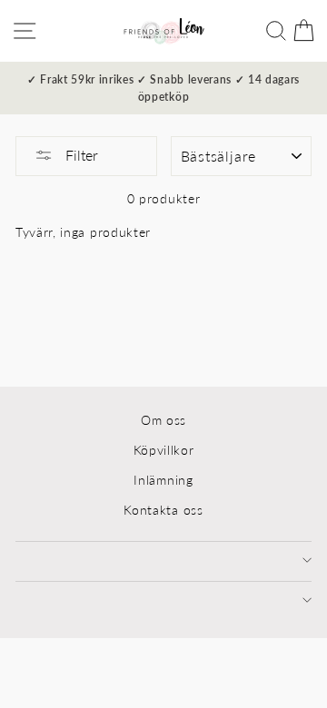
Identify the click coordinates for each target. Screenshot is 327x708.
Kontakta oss (163, 510)
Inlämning (163, 480)
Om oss (163, 420)
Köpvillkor (164, 450)
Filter (80, 154)
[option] (163, 88)
